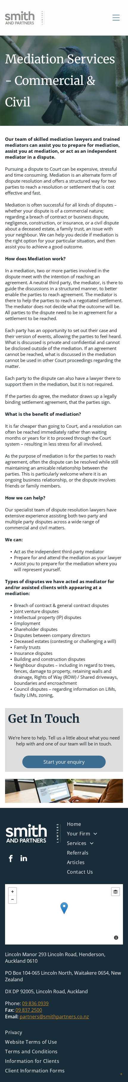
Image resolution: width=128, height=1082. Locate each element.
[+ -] (64, 914)
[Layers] (115, 891)
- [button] (12, 899)
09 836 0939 (35, 1003)
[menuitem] (95, 844)
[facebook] (10, 859)
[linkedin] (23, 859)
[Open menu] (116, 17)
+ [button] (12, 891)
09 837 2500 (28, 1010)
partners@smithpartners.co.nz (54, 1016)
